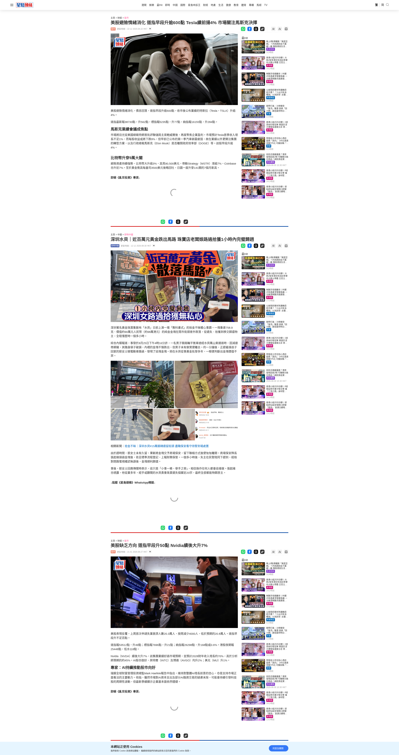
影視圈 (269, 65)
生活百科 (270, 49)
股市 (126, 18)
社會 (269, 114)
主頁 (113, 18)
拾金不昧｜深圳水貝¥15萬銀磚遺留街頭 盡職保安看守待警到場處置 (167, 446)
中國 (120, 234)
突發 (269, 146)
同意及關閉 (278, 748)
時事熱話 (270, 98)
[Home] (25, 4)
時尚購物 (270, 162)
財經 (120, 18)
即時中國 (128, 234)
